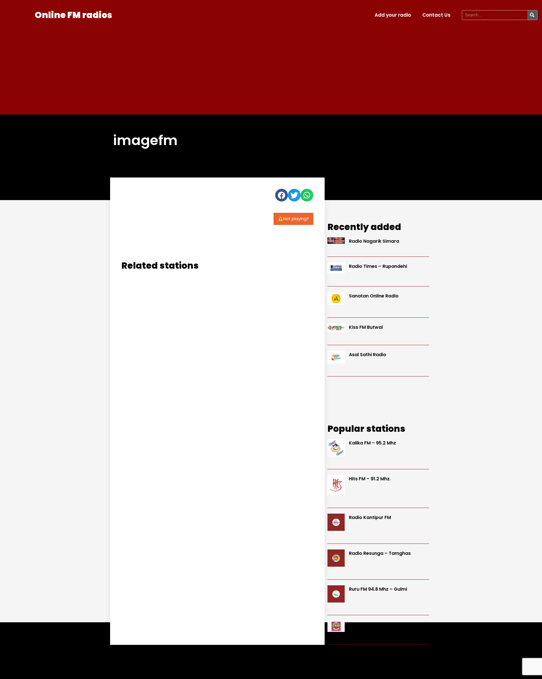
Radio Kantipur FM (370, 517)
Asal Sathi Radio (367, 354)
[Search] (532, 15)
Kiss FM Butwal (366, 327)
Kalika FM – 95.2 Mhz (372, 443)
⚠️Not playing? (293, 219)
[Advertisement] (271, 66)
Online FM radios (73, 15)
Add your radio (393, 15)
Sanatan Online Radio (374, 296)
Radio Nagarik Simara (374, 241)
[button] (281, 195)
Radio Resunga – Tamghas (380, 553)
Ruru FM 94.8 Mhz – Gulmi (378, 589)
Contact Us (436, 15)
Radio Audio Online (370, 624)
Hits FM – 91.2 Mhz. (370, 479)
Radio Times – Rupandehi (378, 266)
